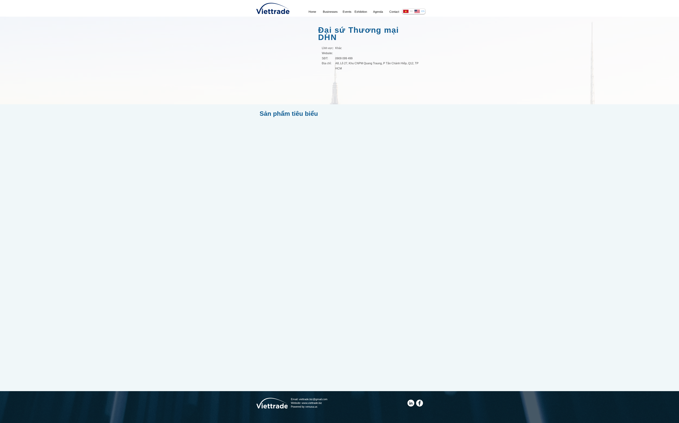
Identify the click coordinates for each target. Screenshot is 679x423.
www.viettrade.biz (312, 402)
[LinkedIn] (410, 403)
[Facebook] (419, 403)
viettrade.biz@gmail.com (313, 399)
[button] (330, 12)
